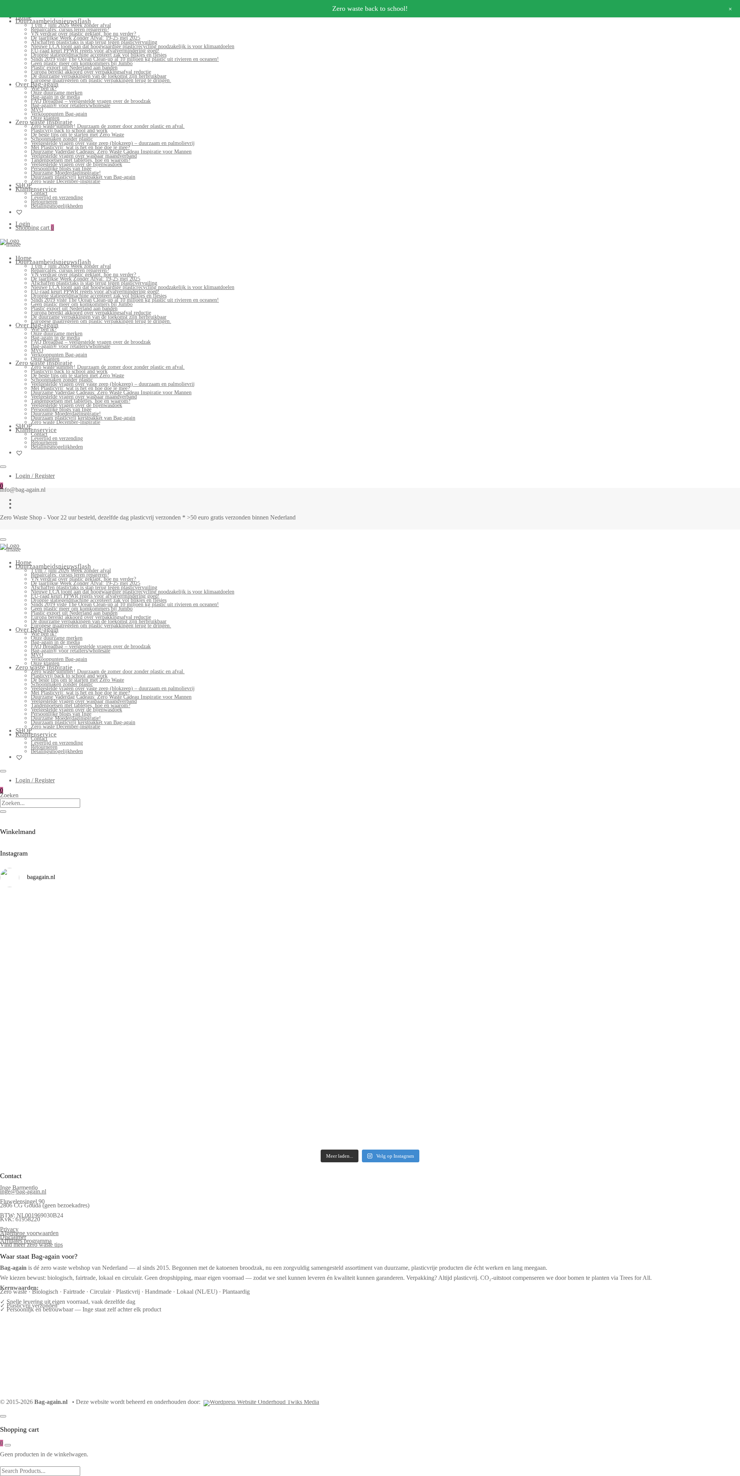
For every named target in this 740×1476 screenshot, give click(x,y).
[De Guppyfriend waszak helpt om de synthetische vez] (463, 1066)
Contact (39, 193)
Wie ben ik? (44, 88)
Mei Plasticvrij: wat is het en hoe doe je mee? (80, 147)
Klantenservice (36, 189)
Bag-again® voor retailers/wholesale (70, 105)
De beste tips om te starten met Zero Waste (77, 135)
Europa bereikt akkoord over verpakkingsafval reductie (91, 72)
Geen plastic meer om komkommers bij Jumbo (82, 63)
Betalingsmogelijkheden (57, 206)
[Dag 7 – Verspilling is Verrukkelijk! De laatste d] (91, 917)
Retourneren (44, 202)
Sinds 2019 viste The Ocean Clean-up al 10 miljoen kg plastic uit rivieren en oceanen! (125, 59)
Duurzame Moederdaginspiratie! (66, 173)
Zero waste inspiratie (43, 122)
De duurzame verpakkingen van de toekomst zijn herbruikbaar (98, 76)
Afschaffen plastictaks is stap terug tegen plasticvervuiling (94, 42)
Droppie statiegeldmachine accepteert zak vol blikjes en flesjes (98, 55)
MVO (37, 110)
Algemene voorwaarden (29, 1233)
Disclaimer (13, 1237)
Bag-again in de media (55, 97)
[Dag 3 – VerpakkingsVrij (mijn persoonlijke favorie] (91, 971)
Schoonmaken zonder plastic (62, 139)
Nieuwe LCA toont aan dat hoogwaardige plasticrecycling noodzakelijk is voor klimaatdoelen (132, 46)
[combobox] (40, 803)
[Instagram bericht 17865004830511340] (463, 1096)
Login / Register (35, 475)
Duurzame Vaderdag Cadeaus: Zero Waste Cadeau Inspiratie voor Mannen (111, 152)
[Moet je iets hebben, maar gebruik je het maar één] (277, 963)
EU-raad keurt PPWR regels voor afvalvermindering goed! (95, 51)
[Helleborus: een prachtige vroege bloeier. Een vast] (277, 1102)
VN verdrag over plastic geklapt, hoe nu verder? (83, 34)
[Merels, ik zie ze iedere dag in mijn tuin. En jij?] (277, 1060)
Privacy (9, 1229)
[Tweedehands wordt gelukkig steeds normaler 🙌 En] (463, 965)
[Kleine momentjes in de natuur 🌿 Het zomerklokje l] (91, 1068)
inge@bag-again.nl (23, 1191)
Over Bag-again (37, 84)
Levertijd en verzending (57, 197)
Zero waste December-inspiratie (65, 181)
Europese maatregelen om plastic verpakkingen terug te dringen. (101, 80)
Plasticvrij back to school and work (69, 130)
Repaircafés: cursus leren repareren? (70, 29)
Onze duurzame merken (56, 93)
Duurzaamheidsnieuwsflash (53, 21)
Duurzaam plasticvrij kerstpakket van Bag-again (83, 177)
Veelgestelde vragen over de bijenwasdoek (76, 164)
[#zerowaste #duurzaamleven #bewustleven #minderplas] (91, 1010)
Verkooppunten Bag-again (59, 114)
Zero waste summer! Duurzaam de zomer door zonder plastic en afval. (108, 126)
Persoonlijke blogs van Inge (61, 168)
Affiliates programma (26, 1240)
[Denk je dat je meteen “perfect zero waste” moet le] (463, 1019)
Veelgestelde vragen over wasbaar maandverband (84, 156)
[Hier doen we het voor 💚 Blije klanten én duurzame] (277, 1017)
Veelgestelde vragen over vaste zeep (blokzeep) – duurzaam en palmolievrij (113, 143)
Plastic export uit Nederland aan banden (74, 68)
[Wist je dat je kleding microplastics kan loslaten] (91, 1118)
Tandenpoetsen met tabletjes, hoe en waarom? (80, 160)
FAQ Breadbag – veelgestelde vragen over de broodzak (91, 101)
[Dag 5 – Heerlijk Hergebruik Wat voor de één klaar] (463, 919)
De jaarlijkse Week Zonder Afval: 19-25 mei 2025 (85, 38)
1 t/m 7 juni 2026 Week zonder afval (71, 25)
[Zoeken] (3, 811)
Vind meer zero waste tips (31, 1244)
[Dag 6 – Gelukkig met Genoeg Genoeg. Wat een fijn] (277, 913)
